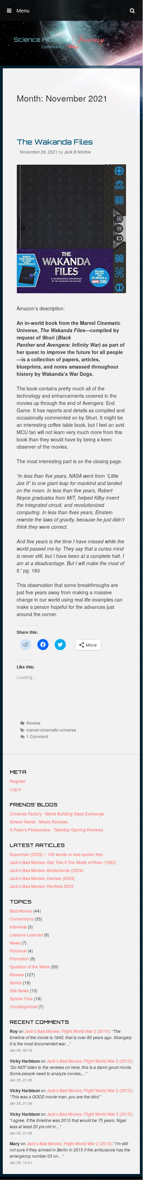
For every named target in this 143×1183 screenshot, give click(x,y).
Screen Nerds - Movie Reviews (39, 821)
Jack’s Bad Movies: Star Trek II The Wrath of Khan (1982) (63, 862)
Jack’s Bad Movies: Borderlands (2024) (46, 870)
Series (16, 982)
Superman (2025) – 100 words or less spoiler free (56, 854)
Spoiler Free (21, 998)
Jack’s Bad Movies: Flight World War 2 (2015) (67, 1031)
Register (18, 781)
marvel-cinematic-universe (51, 730)
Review (33, 723)
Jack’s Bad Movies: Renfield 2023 (41, 886)
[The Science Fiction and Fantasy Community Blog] (71, 42)
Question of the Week (30, 966)
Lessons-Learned (26, 935)
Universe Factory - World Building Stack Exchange (57, 814)
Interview (18, 927)
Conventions (22, 919)
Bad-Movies (21, 911)
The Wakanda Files (55, 141)
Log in (15, 789)
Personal (18, 950)
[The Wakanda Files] (71, 291)
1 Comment (37, 736)
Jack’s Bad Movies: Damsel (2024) (42, 878)
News (15, 942)
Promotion (19, 958)
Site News (19, 990)
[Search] (132, 10)
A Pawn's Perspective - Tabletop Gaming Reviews (56, 829)
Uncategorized (23, 1006)
